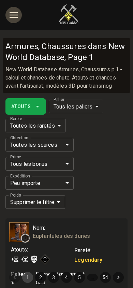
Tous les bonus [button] (28, 164)
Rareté (16, 118)
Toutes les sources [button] (33, 145)
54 (105, 277)
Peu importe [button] (25, 183)
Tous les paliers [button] (73, 106)
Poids (15, 195)
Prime (15, 157)
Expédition (20, 176)
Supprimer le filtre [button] (32, 202)
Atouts (21, 106)
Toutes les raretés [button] (32, 126)
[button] (25, 238)
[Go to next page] (118, 277)
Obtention (19, 137)
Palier (59, 99)
